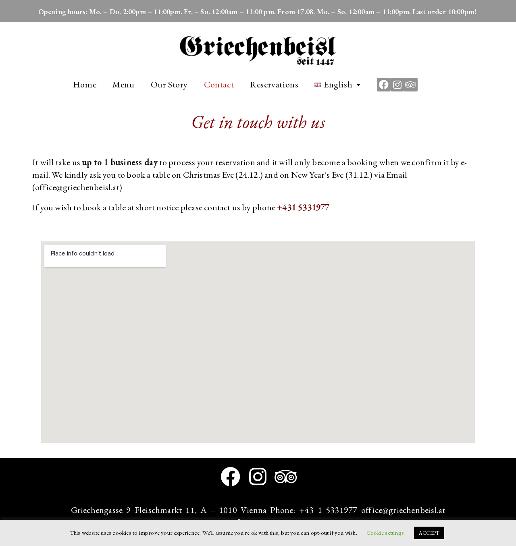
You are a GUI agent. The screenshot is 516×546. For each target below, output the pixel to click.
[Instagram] (397, 84)
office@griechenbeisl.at (403, 510)
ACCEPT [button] (429, 532)
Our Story (169, 84)
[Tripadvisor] (411, 84)
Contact (219, 84)
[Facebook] (384, 84)
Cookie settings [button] (385, 532)
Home (84, 84)
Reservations (274, 84)
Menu (123, 84)
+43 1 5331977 (328, 510)
